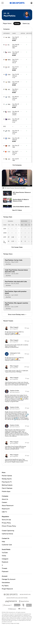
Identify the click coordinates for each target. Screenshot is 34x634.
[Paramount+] (7, 605)
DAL (9, 97)
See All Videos (17, 210)
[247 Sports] (11, 601)
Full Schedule (17, 165)
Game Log (26, 23)
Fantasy (17, 23)
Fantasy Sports (7, 479)
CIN (9, 146)
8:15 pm (15, 112)
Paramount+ (6, 509)
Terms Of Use (6, 520)
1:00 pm (15, 38)
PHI (9, 131)
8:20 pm (15, 45)
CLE (9, 151)
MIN (9, 82)
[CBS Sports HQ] (25, 594)
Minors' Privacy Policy (9, 526)
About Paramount (7, 505)
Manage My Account (8, 579)
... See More (8, 264)
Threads (4, 568)
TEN (9, 74)
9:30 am (15, 60)
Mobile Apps (6, 491)
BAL (9, 37)
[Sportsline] (24, 601)
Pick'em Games (7, 476)
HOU (9, 52)
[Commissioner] (19, 604)
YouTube (5, 552)
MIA (9, 104)
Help (3, 541)
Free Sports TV (7, 482)
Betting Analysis (7, 485)
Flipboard (5, 571)
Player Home (7, 23)
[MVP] (29, 604)
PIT (9, 67)
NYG (9, 119)
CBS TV (4, 512)
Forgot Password (7, 589)
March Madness (7, 488)
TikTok (4, 556)
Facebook (5, 562)
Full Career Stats (17, 247)
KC (9, 45)
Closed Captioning (8, 531)
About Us (5, 499)
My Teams (5, 586)
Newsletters (6, 582)
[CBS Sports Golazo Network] (17, 598)
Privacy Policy (6, 523)
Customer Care (7, 545)
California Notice (7, 534)
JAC (9, 89)
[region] (17, 178)
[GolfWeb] (22, 609)
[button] (2, 3)
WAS (9, 60)
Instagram (5, 559)
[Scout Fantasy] (12, 609)
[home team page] (6, 37)
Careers (4, 502)
